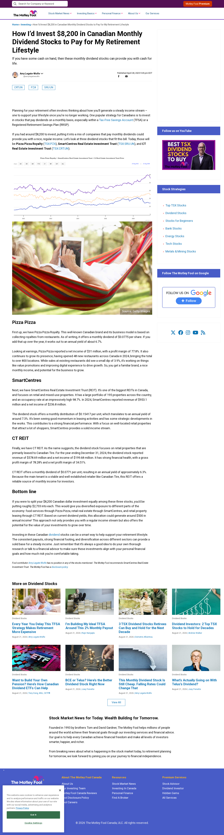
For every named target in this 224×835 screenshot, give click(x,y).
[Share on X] (122, 76)
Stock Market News (58, 13)
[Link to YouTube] (195, 332)
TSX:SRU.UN (126, 143)
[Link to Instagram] (188, 332)
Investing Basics (85, 13)
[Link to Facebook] (181, 332)
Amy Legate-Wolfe (30, 73)
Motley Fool (198, 3)
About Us (133, 13)
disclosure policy (59, 567)
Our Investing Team (74, 788)
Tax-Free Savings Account (116, 120)
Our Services (152, 13)
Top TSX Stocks (175, 205)
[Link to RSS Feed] (203, 332)
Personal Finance (111, 13)
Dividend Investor (173, 788)
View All (116, 702)
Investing (26, 24)
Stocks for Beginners (179, 220)
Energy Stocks (174, 236)
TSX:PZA (50, 143)
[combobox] (62, 4)
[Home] (3, 770)
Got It (33, 815)
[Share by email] (126, 76)
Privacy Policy (22, 808)
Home (15, 24)
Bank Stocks (173, 228)
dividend (54, 534)
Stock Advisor (171, 783)
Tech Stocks (173, 243)
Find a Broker (120, 797)
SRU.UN (48, 87)
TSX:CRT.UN (61, 148)
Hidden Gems (170, 793)
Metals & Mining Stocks (180, 251)
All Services (169, 797)
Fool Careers (69, 802)
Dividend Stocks (175, 213)
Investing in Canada (124, 788)
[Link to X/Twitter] (173, 332)
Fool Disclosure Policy (75, 797)
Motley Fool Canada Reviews (79, 793)
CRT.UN (18, 87)
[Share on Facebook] (118, 76)
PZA (33, 87)
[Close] (60, 790)
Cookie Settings (33, 823)
